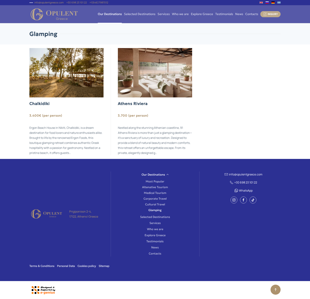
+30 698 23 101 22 (245, 182)
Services (164, 14)
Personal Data (66, 266)
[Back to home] (54, 14)
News (239, 14)
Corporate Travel (155, 198)
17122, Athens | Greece (83, 216)
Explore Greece (202, 14)
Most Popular (155, 181)
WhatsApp (246, 190)
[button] (276, 290)
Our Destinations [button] (110, 14)
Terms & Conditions (41, 266)
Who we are (180, 14)
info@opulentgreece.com (49, 2)
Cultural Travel (155, 204)
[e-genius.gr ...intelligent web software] (42, 290)
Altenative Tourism (155, 187)
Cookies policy (87, 266)
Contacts (251, 14)
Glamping (155, 210)
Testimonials (224, 14)
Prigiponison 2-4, (80, 211)
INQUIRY (273, 14)
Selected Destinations (139, 14)
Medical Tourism (155, 193)
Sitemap (104, 266)
